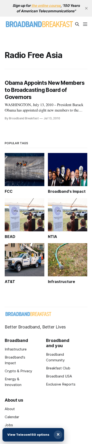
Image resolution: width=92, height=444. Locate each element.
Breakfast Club (58, 368)
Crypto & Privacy (18, 371)
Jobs (9, 425)
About (10, 409)
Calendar (12, 417)
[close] (86, 8)
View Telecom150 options (28, 434)
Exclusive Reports (60, 384)
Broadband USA (59, 376)
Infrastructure (16, 349)
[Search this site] (77, 24)
